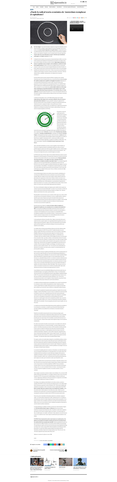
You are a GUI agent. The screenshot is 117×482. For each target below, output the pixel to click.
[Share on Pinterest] (75, 18)
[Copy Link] (84, 18)
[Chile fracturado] (65, 462)
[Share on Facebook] (72, 18)
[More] (86, 18)
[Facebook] (80, 2)
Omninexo (68, 480)
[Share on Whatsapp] (76, 18)
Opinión (32, 9)
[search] (30, 2)
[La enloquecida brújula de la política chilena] (51, 462)
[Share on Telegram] (80, 18)
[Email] (83, 18)
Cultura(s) (46, 465)
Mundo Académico (76, 465)
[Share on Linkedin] (77, 18)
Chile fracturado (62, 467)
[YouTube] (83, 2)
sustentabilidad (50, 440)
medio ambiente (45, 440)
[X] (82, 2)
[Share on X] (73, 18)
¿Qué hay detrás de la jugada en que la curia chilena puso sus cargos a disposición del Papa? (36, 468)
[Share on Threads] (82, 18)
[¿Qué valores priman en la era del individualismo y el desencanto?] (80, 462)
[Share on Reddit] (79, 18)
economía (40, 440)
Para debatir (35, 465)
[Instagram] (85, 2)
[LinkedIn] (86, 2)
